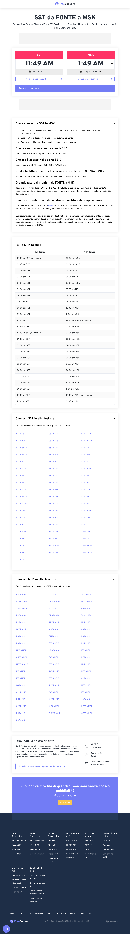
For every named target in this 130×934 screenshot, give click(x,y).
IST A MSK (86, 650)
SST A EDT (53, 504)
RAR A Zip (89, 841)
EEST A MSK (87, 706)
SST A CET (53, 483)
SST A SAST (21, 448)
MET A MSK (86, 671)
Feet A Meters (108, 849)
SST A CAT (53, 497)
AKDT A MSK (22, 657)
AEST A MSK (54, 601)
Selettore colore (17, 892)
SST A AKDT (21, 497)
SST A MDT (21, 490)
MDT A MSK (21, 650)
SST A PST (21, 434)
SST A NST (86, 504)
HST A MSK (21, 636)
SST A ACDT (21, 531)
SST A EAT (53, 531)
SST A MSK (86, 469)
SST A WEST (54, 538)
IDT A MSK (21, 671)
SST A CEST (21, 545)
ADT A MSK (54, 622)
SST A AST (53, 524)
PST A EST (88, 845)
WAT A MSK (21, 685)
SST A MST (21, 469)
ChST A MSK (54, 713)
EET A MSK (86, 657)
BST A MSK (21, 643)
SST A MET (86, 511)
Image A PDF (53, 854)
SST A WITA (54, 545)
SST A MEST (21, 504)
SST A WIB (53, 455)
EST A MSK (86, 636)
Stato (89, 913)
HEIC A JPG (52, 849)
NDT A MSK (21, 622)
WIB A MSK (86, 615)
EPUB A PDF (71, 845)
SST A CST (53, 448)
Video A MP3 (35, 849)
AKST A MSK (54, 615)
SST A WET (86, 434)
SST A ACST (21, 441)
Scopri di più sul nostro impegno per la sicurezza (42, 766)
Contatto (80, 913)
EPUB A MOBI (71, 849)
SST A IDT (20, 511)
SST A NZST (86, 441)
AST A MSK (54, 685)
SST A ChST (54, 552)
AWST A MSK (54, 671)
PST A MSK (21, 594)
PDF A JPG (52, 845)
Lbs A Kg (106, 841)
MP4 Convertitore (18, 841)
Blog (22, 913)
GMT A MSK (54, 636)
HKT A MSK (21, 699)
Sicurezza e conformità (66, 913)
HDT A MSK (86, 622)
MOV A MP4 (15, 849)
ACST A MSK (21, 601)
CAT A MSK (54, 657)
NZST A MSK (87, 601)
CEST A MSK (21, 706)
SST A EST (86, 476)
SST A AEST (54, 441)
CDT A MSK (54, 594)
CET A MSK (54, 643)
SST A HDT (53, 462)
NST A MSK (86, 664)
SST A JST (86, 538)
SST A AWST (54, 511)
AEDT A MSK (87, 713)
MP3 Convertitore (37, 841)
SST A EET (86, 497)
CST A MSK (86, 608)
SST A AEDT (86, 552)
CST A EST (88, 849)
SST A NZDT (54, 490)
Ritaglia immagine (18, 887)
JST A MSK (86, 699)
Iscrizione (65, 802)
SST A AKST (21, 455)
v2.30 (63, 921)
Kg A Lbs (106, 845)
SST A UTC (86, 524)
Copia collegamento (30, 88)
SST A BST (21, 483)
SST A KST (86, 483)
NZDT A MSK (54, 650)
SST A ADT (21, 462)
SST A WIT (85, 462)
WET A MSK (86, 594)
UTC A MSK (86, 685)
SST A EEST (86, 545)
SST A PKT (21, 552)
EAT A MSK (54, 692)
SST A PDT (53, 518)
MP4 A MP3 (34, 845)
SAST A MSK (22, 608)
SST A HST (21, 476)
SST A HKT (21, 538)
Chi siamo (14, 913)
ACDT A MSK (21, 692)
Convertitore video (18, 854)
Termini (51, 913)
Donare (30, 913)
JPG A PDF (52, 841)
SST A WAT (21, 524)
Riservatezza (40, 913)
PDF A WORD (71, 841)
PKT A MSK (21, 713)
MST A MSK (54, 629)
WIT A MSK (21, 629)
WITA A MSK (54, 706)
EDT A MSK (54, 664)
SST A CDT (53, 434)
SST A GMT (54, 476)
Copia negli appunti (37, 79)
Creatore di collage (19, 875)
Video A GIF (16, 845)
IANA (50, 205)
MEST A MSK (22, 664)
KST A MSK (86, 643)
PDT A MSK (54, 678)
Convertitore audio (37, 854)
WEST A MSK (54, 699)
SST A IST (85, 490)
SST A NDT (86, 455)
